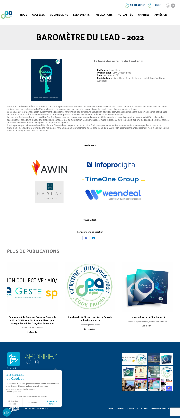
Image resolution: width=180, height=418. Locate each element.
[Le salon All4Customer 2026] (141, 372)
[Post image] (32, 287)
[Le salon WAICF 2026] (154, 372)
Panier (157, 5)
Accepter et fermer (52, 402)
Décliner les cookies (12, 402)
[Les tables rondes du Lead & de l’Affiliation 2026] (154, 359)
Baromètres (133, 322)
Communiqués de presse (32, 328)
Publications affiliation (158, 322)
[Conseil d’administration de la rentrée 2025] (166, 384)
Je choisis (32, 402)
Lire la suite (31, 332)
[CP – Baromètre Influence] (141, 384)
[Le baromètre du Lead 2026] (128, 372)
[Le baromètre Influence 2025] (154, 384)
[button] (7, 412)
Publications (143, 322)
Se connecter (137, 5)
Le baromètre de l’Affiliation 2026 (148, 317)
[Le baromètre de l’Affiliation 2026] (166, 359)
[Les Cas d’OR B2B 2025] (128, 384)
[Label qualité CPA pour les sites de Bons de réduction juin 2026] (141, 359)
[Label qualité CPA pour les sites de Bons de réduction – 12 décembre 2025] (166, 372)
